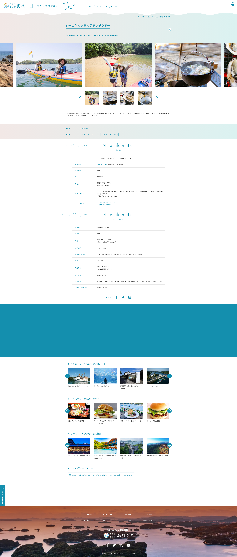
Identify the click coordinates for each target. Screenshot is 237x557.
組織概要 (89, 514)
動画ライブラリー (109, 521)
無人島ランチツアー (106, 205)
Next (156, 97)
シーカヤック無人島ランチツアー (161, 17)
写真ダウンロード (89, 521)
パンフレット (147, 514)
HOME (137, 17)
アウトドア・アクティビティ (88, 134)
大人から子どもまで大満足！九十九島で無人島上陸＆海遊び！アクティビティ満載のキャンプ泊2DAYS (102, 475)
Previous (80, 97)
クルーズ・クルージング (109, 134)
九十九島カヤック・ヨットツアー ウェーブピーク (117, 202)
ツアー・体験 (146, 17)
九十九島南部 (84, 128)
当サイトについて (109, 514)
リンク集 (128, 521)
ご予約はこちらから (3, 497)
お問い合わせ (147, 521)
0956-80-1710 (102, 164)
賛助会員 (128, 514)
